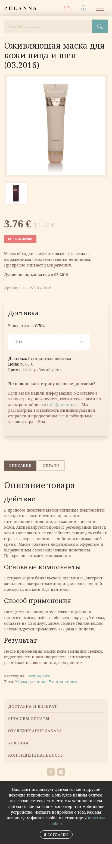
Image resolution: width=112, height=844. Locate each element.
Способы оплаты (28, 718)
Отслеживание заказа (35, 730)
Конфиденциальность (35, 755)
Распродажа (38, 675)
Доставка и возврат (32, 706)
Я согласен (56, 834)
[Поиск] (100, 26)
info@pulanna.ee (63, 404)
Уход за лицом (63, 681)
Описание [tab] (20, 465)
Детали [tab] (51, 465)
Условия (18, 742)
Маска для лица (30, 681)
